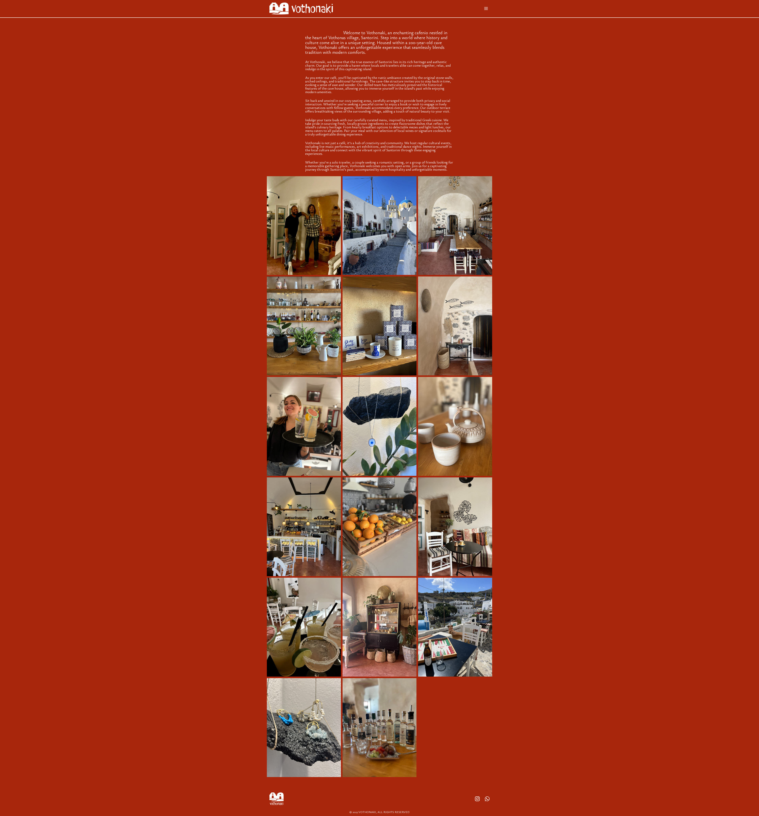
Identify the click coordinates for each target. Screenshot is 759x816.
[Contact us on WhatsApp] (487, 799)
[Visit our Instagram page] (477, 799)
